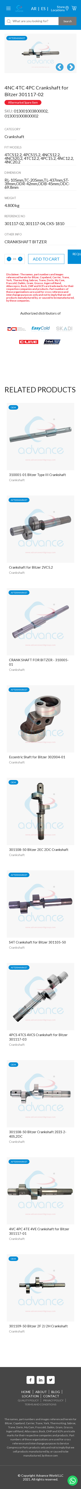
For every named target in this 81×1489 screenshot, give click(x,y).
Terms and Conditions (40, 1404)
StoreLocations (58, 8)
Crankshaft (17, 480)
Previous (59, 67)
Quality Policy (28, 1400)
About (41, 1392)
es (43, 8)
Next (70, 67)
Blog (55, 1392)
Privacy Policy (53, 1400)
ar (33, 8)
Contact (51, 1396)
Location (30, 1396)
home (26, 1392)
